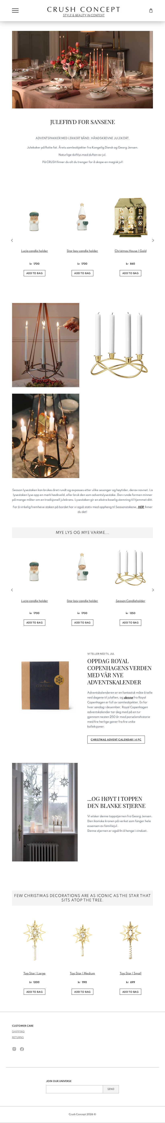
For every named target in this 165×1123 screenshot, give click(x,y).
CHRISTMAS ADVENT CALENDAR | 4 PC (116, 740)
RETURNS (18, 1037)
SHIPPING (18, 1031)
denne (128, 697)
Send (110, 1089)
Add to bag (34, 273)
